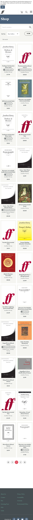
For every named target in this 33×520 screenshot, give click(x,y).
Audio (2, 511)
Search (30, 27)
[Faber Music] (2, 12)
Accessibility (20, 497)
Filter (28, 33)
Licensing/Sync (5, 504)
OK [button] (3, 7)
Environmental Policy (22, 504)
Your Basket (22, 12)
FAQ (2, 507)
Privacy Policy (21, 494)
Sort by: (3, 34)
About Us (3, 494)
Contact (3, 497)
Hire (2, 501)
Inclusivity (19, 501)
